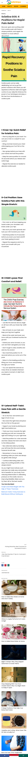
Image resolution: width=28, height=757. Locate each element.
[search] (27, 2)
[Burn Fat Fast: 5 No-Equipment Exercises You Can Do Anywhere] (14, 743)
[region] (14, 507)
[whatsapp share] (8, 565)
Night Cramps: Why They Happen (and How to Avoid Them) (12, 662)
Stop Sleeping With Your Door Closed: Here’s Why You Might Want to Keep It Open (13, 686)
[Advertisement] (14, 114)
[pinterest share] (5, 565)
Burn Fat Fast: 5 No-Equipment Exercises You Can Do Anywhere (12, 753)
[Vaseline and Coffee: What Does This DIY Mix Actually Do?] (14, 721)
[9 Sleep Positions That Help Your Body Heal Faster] (14, 698)
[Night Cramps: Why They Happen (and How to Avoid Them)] (14, 652)
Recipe (16, 6)
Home (3, 6)
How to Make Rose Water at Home (13, 641)
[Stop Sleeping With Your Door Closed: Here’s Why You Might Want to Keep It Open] (14, 674)
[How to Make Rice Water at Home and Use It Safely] (14, 587)
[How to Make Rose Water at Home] (14, 632)
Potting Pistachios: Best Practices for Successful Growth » (16, 547)
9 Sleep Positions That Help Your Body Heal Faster (12, 709)
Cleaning (23, 6)
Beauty (9, 6)
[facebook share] (2, 565)
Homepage (3, 10)
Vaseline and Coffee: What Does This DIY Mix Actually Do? (13, 731)
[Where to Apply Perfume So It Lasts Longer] (14, 609)
